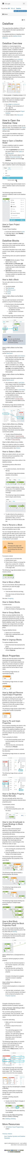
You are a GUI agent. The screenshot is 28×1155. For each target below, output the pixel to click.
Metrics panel (11, 290)
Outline (20, 151)
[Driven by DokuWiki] (17, 1151)
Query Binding (20, 436)
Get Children (21, 356)
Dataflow (18, 8)
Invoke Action (19, 398)
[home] (8, 8)
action (9, 293)
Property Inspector (10, 996)
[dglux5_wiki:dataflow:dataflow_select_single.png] (16, 481)
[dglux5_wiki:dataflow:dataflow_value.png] (16, 816)
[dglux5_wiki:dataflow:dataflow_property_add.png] (6, 715)
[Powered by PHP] (14, 1150)
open (23, 232)
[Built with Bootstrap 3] (7, 1150)
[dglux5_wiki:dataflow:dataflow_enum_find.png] (13, 1059)
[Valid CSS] (11, 1151)
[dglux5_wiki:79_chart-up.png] (13, 391)
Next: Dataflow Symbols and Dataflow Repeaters (14, 1137)
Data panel (20, 115)
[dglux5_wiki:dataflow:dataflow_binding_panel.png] (14, 946)
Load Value (21, 382)
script (3, 539)
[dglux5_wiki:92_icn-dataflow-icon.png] (11, 150)
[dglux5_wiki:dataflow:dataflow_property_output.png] (6, 687)
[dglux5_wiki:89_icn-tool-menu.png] (22, 365)
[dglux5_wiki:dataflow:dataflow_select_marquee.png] (16, 505)
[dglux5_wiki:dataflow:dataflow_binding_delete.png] (15, 1106)
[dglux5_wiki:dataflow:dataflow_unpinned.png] (14, 764)
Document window (15, 157)
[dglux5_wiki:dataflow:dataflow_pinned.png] (14, 784)
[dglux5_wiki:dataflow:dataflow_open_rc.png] (14, 210)
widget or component (14, 104)
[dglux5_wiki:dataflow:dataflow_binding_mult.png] (13, 912)
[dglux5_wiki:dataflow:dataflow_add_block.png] (13, 326)
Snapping (10, 598)
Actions (18, 448)
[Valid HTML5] (20, 1150)
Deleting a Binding (10, 1119)
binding (9, 292)
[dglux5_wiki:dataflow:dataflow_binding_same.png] (12, 866)
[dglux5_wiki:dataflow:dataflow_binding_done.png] (14, 895)
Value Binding (16, 439)
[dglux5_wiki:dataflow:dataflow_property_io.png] (6, 677)
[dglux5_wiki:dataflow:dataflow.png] (14, 87)
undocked (20, 59)
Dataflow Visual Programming (15, 1127)
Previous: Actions (7, 1134)
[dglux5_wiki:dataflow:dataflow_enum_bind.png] (13, 1080)
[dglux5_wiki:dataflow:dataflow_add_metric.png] (13, 415)
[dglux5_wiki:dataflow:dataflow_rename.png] (8, 576)
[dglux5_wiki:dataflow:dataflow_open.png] (12, 174)
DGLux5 (13, 8)
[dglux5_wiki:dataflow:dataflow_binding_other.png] (14, 880)
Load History (21, 390)
